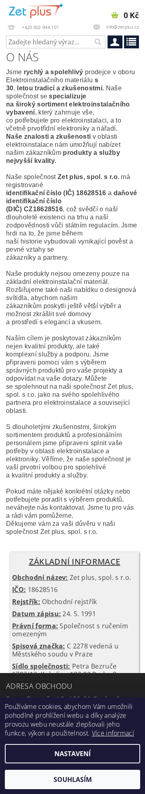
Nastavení (72, 753)
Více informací (113, 733)
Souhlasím (73, 779)
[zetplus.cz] (36, 10)
